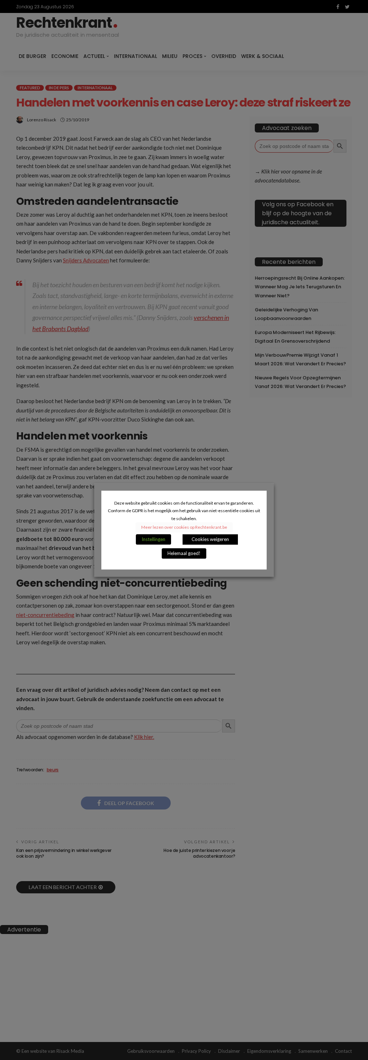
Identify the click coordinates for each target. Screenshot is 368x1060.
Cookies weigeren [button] (210, 539)
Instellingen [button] (153, 539)
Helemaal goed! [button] (184, 553)
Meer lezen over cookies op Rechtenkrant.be (184, 527)
